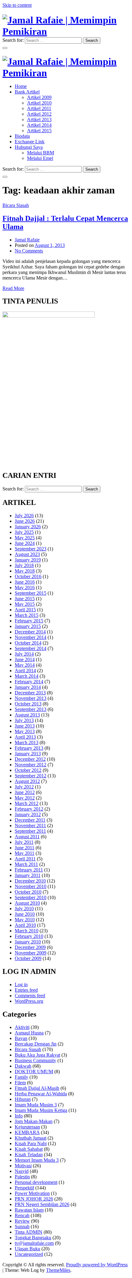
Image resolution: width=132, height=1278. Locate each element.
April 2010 (25, 925)
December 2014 (30, 631)
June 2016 (25, 582)
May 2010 (25, 919)
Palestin (22, 1176)
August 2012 (27, 781)
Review (22, 1221)
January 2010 (28, 941)
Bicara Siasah (15, 205)
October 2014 (28, 642)
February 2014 (29, 681)
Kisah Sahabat (29, 1149)
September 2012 (30, 775)
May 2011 (24, 853)
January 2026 (28, 526)
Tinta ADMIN (28, 1232)
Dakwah (23, 1066)
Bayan (21, 1038)
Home (21, 86)
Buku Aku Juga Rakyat (37, 1055)
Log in (21, 984)
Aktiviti (22, 1027)
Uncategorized (29, 1254)
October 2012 (28, 770)
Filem (20, 1082)
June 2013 (25, 725)
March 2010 (26, 930)
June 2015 (25, 598)
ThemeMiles (58, 1270)
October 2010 (28, 892)
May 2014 (25, 665)
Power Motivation (32, 1193)
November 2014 (30, 637)
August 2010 (27, 903)
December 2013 (30, 692)
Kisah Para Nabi (31, 1143)
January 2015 (28, 626)
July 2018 (24, 565)
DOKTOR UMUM (34, 1071)
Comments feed (30, 995)
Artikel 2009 (39, 97)
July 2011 (24, 842)
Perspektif (24, 1187)
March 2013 (26, 742)
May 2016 (25, 587)
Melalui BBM (40, 152)
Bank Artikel (27, 91)
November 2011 (30, 825)
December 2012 (30, 759)
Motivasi (23, 1165)
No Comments (29, 250)
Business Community (35, 1060)
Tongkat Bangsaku (33, 1237)
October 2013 (28, 703)
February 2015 (29, 620)
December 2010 (30, 880)
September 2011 (30, 831)
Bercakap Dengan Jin (35, 1043)
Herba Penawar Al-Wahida (41, 1093)
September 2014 (30, 648)
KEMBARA (27, 1132)
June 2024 (25, 543)
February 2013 (29, 748)
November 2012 (30, 764)
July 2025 (24, 532)
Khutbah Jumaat (30, 1138)
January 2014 (28, 687)
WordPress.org (29, 1001)
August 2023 (27, 554)
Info (19, 1115)
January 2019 (28, 559)
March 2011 (26, 864)
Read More (13, 288)
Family (21, 1077)
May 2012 (25, 797)
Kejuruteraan (27, 1126)
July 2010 (24, 908)
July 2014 (24, 654)
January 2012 (28, 814)
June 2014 (25, 659)
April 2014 (25, 670)
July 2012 (24, 786)
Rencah (22, 1215)
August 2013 (27, 714)
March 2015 (26, 615)
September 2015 (30, 593)
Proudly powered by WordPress (97, 1264)
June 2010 (25, 914)
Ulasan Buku (27, 1248)
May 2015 (25, 604)
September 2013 (30, 709)
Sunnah (22, 1226)
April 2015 (25, 609)
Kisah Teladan (29, 1154)
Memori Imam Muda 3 (37, 1160)
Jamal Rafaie (27, 239)
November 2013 (30, 698)
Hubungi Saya (29, 147)
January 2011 (28, 875)
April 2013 (25, 737)
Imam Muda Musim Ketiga (41, 1110)
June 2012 (25, 792)
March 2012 (26, 803)
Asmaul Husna (29, 1032)
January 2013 (28, 753)
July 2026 (24, 515)
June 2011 (24, 847)
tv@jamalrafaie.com (34, 1243)
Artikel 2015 (39, 130)
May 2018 (25, 571)
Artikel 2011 (39, 108)
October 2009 (28, 958)
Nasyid (22, 1171)
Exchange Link (30, 141)
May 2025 (25, 537)
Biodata (22, 136)
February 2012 (29, 809)
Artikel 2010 (39, 102)
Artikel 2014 (39, 125)
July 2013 (24, 720)
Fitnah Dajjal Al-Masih (37, 1088)
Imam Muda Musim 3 (36, 1104)
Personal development (36, 1182)
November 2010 (30, 886)
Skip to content (17, 5)
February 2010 (29, 936)
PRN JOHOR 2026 (34, 1198)
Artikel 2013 (39, 119)
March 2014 (26, 676)
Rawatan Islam (29, 1210)
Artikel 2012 (39, 114)
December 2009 (30, 947)
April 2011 (25, 858)
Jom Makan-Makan (33, 1121)
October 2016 (28, 576)
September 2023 (30, 548)
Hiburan (23, 1099)
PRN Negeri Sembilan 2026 (42, 1204)
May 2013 (25, 731)
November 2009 (30, 952)
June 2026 (25, 521)
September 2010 (30, 897)
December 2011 (30, 820)
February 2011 (29, 869)
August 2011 (27, 836)
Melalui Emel (40, 158)
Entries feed (26, 990)
